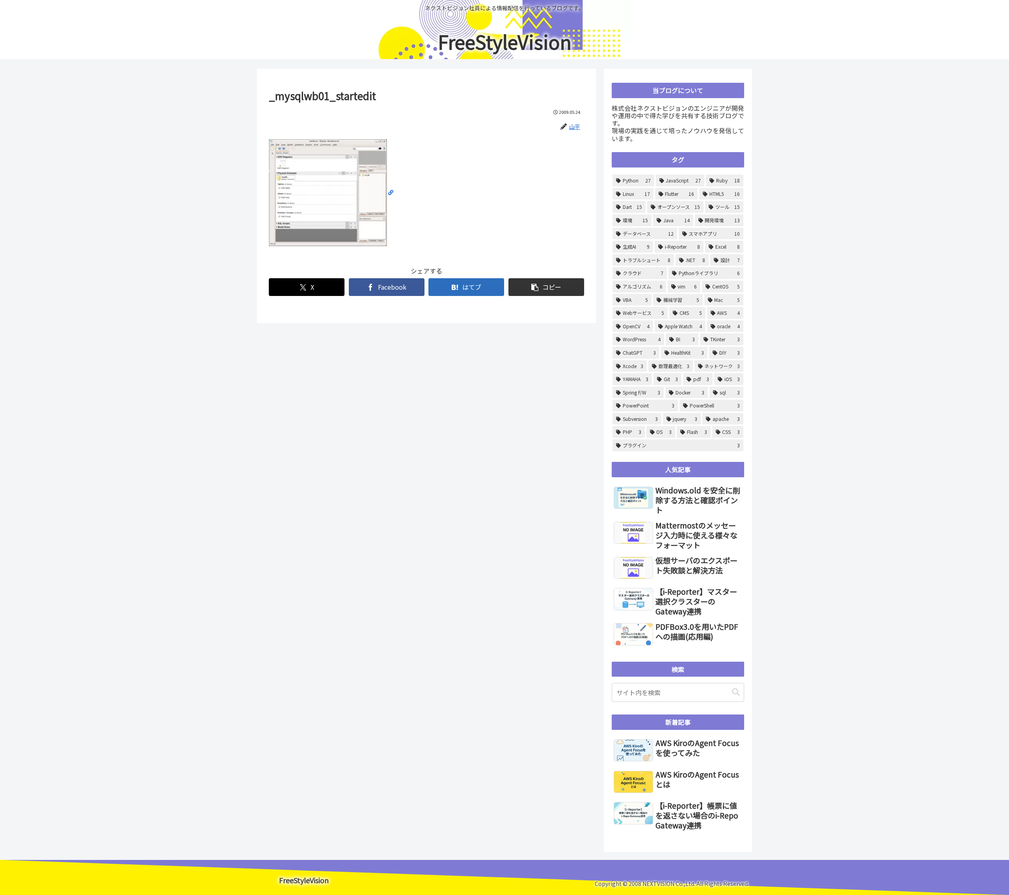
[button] (546, 287)
